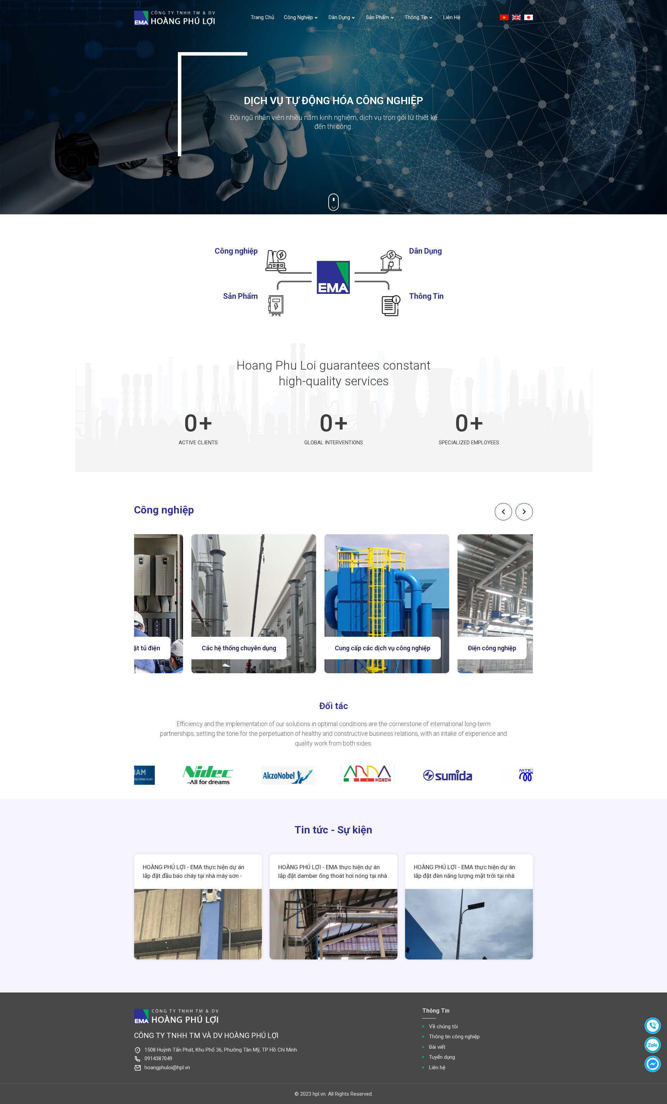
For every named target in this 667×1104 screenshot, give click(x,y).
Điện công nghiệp (443, 648)
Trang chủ (262, 17)
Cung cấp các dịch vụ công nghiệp (333, 648)
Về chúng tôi (443, 1026)
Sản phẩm (377, 17)
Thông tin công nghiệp (454, 1036)
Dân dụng (339, 17)
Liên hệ (451, 17)
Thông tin (416, 17)
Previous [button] (503, 511)
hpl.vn (319, 1094)
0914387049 (158, 1058)
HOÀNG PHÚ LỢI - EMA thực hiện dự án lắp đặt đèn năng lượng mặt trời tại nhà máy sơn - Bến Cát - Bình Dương (464, 876)
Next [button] (524, 511)
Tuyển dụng (442, 1057)
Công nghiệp (298, 17)
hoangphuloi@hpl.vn (167, 1067)
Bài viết (437, 1047)
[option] (204, 603)
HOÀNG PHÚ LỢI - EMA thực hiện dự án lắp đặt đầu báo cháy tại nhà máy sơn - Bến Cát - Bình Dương (193, 876)
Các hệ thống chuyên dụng (190, 648)
